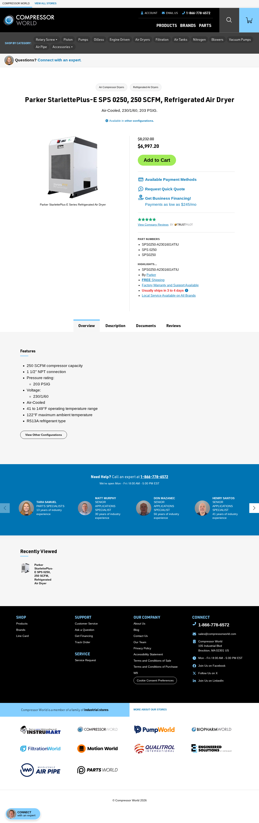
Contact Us (141, 636)
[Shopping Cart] (249, 20)
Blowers (217, 39)
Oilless (99, 39)
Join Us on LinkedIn (211, 680)
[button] (169, 13)
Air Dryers (142, 39)
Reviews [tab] (173, 325)
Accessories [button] (61, 47)
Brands (188, 25)
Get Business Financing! (170, 201)
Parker (151, 275)
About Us (139, 623)
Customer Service (86, 623)
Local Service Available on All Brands (169, 295)
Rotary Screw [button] (45, 39)
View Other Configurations (43, 434)
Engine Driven (120, 39)
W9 (136, 673)
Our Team (140, 642)
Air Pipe (41, 47)
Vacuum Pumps (240, 39)
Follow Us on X (208, 673)
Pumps (83, 39)
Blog (136, 629)
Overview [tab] (86, 325)
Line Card (22, 636)
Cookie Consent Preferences (155, 680)
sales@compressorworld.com (217, 633)
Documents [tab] (146, 325)
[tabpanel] (129, 398)
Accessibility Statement (148, 654)
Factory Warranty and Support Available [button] (170, 285)
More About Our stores (150, 709)
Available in (131, 120)
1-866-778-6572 (154, 476)
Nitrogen (199, 39)
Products (166, 25)
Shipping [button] (153, 280)
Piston (68, 39)
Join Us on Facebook (211, 665)
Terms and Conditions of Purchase (156, 666)
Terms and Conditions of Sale (152, 660)
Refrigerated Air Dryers (145, 87)
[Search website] (229, 20)
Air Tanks (180, 39)
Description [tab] (115, 325)
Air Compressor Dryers (111, 87)
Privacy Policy (142, 648)
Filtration (162, 39)
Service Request (85, 660)
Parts (205, 25)
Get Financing (84, 636)
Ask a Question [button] (84, 629)
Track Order (82, 642)
